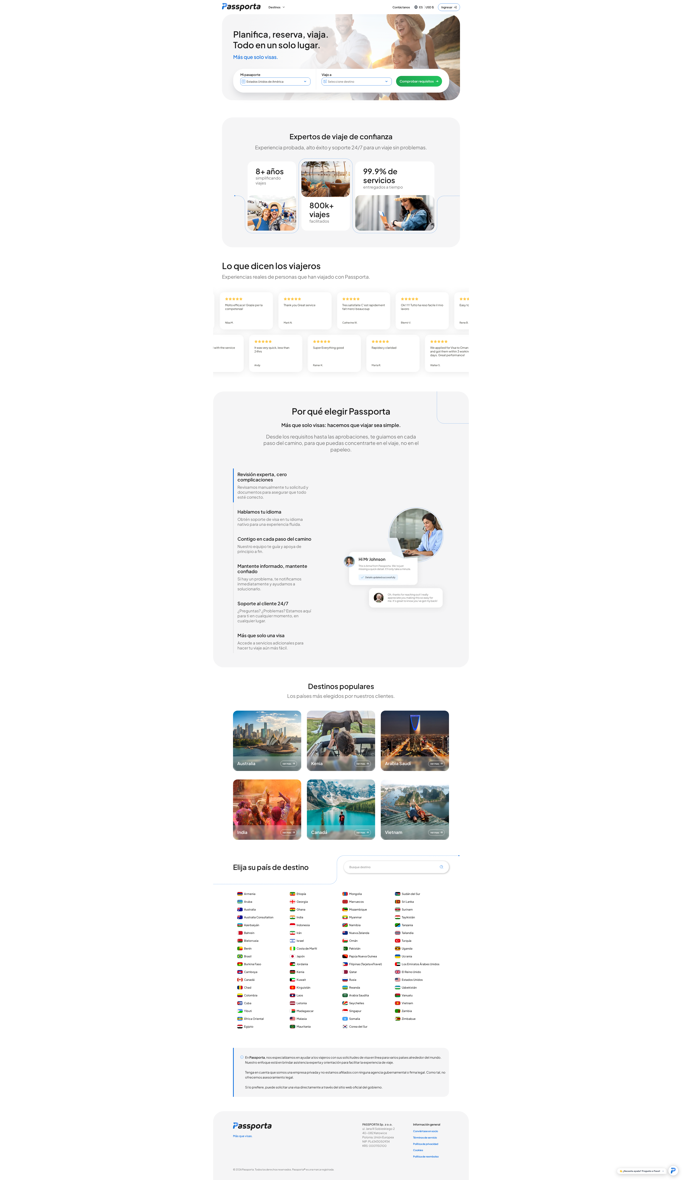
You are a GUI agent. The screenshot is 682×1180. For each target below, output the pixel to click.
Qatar (353, 972)
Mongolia (355, 894)
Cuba (247, 1003)
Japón (301, 956)
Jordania (302, 964)
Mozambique (358, 909)
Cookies (418, 1150)
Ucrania (407, 956)
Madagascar (305, 1011)
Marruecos (356, 901)
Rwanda (354, 987)
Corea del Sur (358, 1026)
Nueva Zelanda (359, 933)
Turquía (406, 940)
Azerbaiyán (251, 925)
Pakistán (354, 948)
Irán (299, 933)
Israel (300, 940)
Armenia (249, 894)
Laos (300, 995)
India (300, 917)
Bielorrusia (251, 940)
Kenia (300, 972)
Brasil (247, 956)
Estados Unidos (412, 980)
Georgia (302, 901)
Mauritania (304, 1026)
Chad (247, 987)
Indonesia (303, 925)
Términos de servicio (425, 1137)
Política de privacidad (425, 1143)
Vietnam (407, 1003)
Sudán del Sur (411, 894)
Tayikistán (408, 917)
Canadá (249, 980)
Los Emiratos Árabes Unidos (420, 964)
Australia (250, 909)
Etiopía (301, 894)
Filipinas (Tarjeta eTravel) (365, 964)
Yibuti (248, 1011)
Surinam (407, 909)
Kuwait (301, 980)
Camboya (250, 972)
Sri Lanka (408, 901)
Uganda (407, 948)
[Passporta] (241, 7)
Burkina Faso (252, 964)
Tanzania (407, 925)
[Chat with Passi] (673, 1170)
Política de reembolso (426, 1156)
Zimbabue (409, 1019)
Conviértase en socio (425, 1131)
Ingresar (446, 7)
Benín (247, 948)
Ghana (301, 909)
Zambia (407, 1011)
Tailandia (407, 933)
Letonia (302, 1003)
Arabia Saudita (359, 995)
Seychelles (356, 1003)
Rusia (352, 980)
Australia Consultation (258, 917)
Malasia (302, 1019)
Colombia (250, 995)
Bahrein (249, 933)
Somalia (354, 1019)
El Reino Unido (411, 972)
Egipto (248, 1026)
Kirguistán (303, 987)
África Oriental (254, 1019)
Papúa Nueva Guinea (363, 956)
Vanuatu (407, 995)
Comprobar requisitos (417, 81)
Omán (353, 940)
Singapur (355, 1011)
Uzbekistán (409, 987)
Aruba (248, 901)
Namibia (355, 925)
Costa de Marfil (307, 948)
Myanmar (355, 917)
